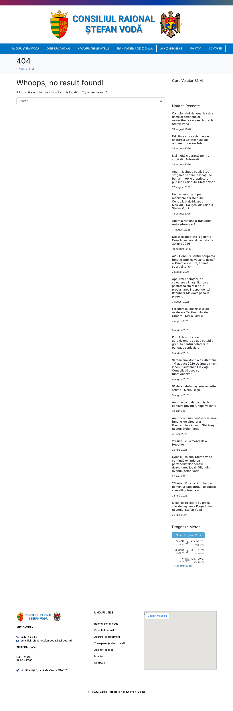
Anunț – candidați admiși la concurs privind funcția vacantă (194, 404)
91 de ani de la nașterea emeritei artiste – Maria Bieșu (194, 388)
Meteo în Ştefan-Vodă (188, 535)
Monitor (195, 48)
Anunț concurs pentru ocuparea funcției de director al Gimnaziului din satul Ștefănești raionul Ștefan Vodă (194, 423)
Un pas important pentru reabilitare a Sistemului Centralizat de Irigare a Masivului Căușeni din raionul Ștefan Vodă (192, 201)
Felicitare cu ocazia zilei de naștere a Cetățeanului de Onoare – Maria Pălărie (190, 312)
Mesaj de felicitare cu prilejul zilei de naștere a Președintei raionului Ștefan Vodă (192, 506)
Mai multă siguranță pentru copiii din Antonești (191, 157)
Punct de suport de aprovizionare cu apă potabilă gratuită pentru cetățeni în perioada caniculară (192, 342)
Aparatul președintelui (93, 48)
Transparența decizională (135, 48)
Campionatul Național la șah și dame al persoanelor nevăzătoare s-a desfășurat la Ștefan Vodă (193, 119)
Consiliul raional (58, 48)
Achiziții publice (171, 48)
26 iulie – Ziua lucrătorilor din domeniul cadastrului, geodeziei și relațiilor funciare (194, 486)
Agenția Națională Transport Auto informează (191, 222)
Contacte (215, 48)
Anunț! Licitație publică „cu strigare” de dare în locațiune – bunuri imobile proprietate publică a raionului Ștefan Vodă (193, 177)
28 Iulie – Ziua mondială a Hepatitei (189, 442)
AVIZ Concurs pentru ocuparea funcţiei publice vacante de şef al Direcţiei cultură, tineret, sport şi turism (193, 261)
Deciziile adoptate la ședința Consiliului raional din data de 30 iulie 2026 (192, 240)
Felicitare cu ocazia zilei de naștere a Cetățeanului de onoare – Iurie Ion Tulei (190, 139)
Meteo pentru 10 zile (183, 566)
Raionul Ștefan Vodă (25, 48)
